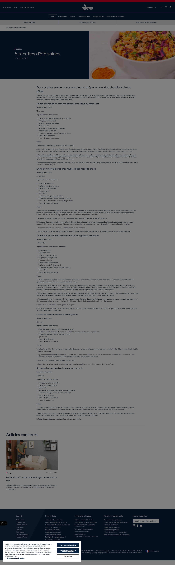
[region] (42, 551)
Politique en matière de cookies (15, 558)
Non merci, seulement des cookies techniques (68, 550)
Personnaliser (68, 556)
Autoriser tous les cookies (68, 545)
